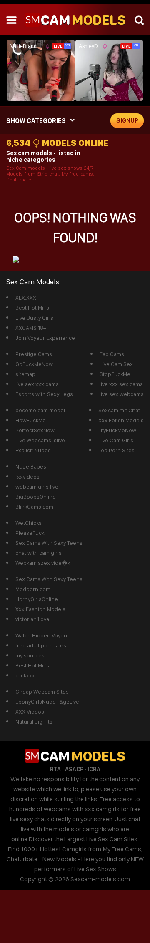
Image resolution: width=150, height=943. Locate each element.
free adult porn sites (40, 645)
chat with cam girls (38, 552)
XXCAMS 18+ (30, 327)
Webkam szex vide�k (42, 562)
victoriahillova (32, 619)
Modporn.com (32, 589)
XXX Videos (29, 711)
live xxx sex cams (121, 384)
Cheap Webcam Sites (42, 691)
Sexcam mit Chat (119, 410)
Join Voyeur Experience (45, 337)
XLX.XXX (25, 297)
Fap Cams (112, 354)
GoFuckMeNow (34, 364)
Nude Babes (30, 466)
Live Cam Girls (115, 440)
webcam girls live (36, 486)
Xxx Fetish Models (121, 420)
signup (127, 120)
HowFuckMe (30, 420)
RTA (55, 769)
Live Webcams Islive (40, 440)
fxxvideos (27, 476)
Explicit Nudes (33, 450)
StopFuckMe (115, 374)
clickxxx (25, 675)
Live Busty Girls (34, 317)
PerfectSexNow (35, 430)
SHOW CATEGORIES (36, 121)
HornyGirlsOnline (36, 599)
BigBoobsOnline (35, 496)
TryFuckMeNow (117, 430)
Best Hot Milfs (32, 307)
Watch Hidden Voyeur (42, 635)
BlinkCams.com (34, 506)
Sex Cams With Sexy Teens (48, 542)
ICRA (94, 769)
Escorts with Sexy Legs (44, 394)
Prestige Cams (33, 354)
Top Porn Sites (116, 450)
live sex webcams (122, 394)
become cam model (40, 410)
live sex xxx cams (37, 384)
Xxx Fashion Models (40, 609)
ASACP (74, 769)
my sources (30, 655)
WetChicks (28, 522)
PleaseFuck (29, 532)
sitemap (25, 374)
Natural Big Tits (33, 721)
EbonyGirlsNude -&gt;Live (47, 701)
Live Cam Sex (116, 364)
